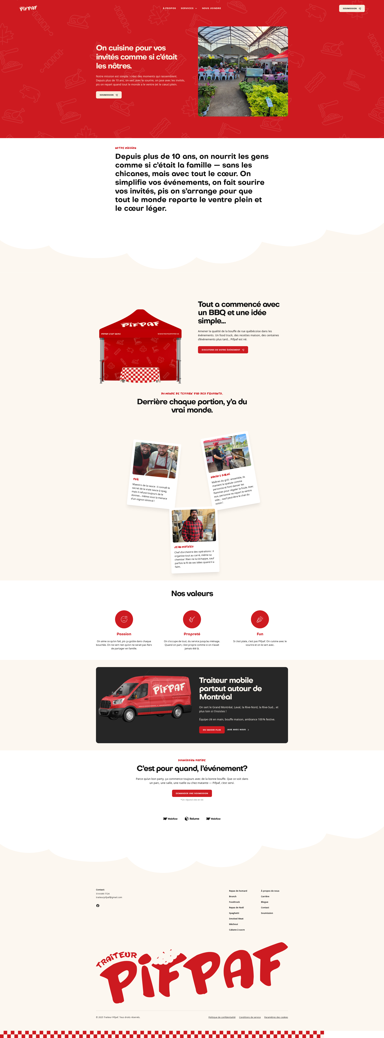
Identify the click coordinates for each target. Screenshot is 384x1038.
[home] (61, 8)
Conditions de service (250, 1017)
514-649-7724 (103, 893)
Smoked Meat (236, 918)
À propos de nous (270, 890)
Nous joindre (211, 8)
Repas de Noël (236, 907)
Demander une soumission (192, 794)
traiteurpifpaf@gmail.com (109, 897)
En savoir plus (212, 730)
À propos (169, 8)
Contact (265, 907)
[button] (189, 8)
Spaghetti (234, 913)
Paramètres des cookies (276, 1017)
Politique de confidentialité (222, 1017)
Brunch (232, 896)
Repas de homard (238, 890)
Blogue (264, 902)
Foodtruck (234, 902)
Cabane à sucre (237, 929)
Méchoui (233, 924)
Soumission (267, 913)
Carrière (265, 896)
